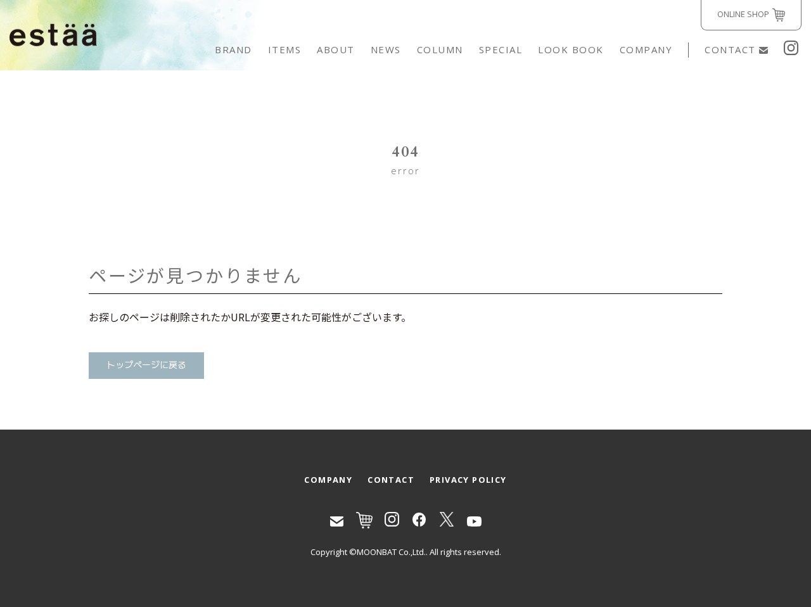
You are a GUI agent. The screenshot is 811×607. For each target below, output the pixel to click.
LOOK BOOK (571, 49)
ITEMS (285, 49)
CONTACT (730, 49)
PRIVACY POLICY (468, 479)
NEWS (386, 49)
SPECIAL (501, 49)
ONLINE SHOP (743, 14)
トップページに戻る (146, 365)
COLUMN (440, 49)
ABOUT (336, 49)
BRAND (233, 49)
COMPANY (646, 49)
